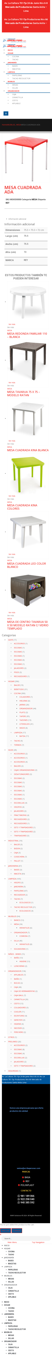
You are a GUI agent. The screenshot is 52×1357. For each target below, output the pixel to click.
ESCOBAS (18, 647)
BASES (15, 66)
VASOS (22, 728)
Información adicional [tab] (17, 219)
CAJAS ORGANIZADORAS (24, 770)
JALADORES (19, 668)
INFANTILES (24, 928)
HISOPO (17, 882)
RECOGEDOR (19, 895)
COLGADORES (20, 1007)
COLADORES (24, 697)
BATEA (22, 736)
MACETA (17, 874)
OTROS (11, 1037)
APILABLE (16, 103)
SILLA (16, 940)
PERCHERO (18, 1032)
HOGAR (10, 53)
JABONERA (18, 886)
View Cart (5, 1230)
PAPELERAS (17, 75)
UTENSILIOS (24, 724)
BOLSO (17, 983)
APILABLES (18, 975)
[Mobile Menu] (6, 113)
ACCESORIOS (19, 643)
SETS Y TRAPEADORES (23, 827)
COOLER (17, 1011)
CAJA (14, 94)
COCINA (15, 56)
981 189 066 (27, 1195)
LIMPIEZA (11, 72)
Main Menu (12, 1242)
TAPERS (22, 716)
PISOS (16, 672)
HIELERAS (23, 701)
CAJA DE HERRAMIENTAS (24, 991)
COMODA (23, 936)
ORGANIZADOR (13, 91)
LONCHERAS (19, 966)
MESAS (15, 85)
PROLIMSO (12, 1041)
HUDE (10, 750)
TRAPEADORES (20, 835)
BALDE (17, 685)
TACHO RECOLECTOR (21, 78)
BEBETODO (19, 689)
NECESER (18, 1028)
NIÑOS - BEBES (14, 954)
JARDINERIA (13, 866)
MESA (34, 199)
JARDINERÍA (12, 63)
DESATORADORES (21, 774)
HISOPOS (18, 807)
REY (7, 203)
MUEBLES (11, 81)
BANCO (17, 920)
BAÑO (16, 958)
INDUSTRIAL (13, 840)
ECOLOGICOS (25, 902)
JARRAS (22, 704)
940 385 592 (27, 1202)
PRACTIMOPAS (20, 815)
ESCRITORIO (19, 1016)
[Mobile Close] (0, 1234)
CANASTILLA (17, 97)
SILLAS (15, 88)
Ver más (12, 324)
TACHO (15, 59)
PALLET (17, 861)
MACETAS (16, 69)
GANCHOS (18, 1020)
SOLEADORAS (20, 949)
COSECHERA (19, 856)
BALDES (17, 766)
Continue (16, 1230)
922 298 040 (27, 1199)
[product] (28, 302)
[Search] (49, 1238)
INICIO (10, 50)
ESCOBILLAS (19, 803)
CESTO (15, 100)
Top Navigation (38, 1242)
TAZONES (23, 720)
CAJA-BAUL (18, 995)
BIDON (17, 848)
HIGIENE (22, 961)
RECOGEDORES (20, 676)
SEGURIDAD (13, 1071)
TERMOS (17, 745)
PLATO (22, 712)
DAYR (10, 640)
